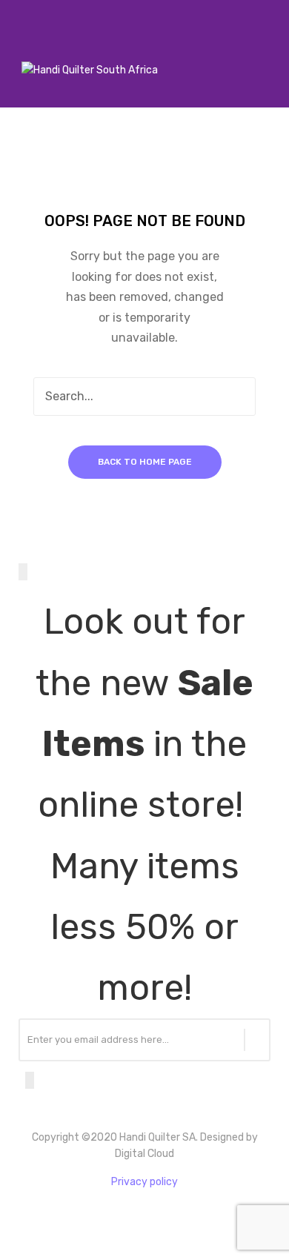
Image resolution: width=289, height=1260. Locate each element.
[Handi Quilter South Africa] (89, 70)
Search (236, 396)
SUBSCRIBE (257, 1040)
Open (18, 51)
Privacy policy (144, 1182)
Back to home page (145, 462)
